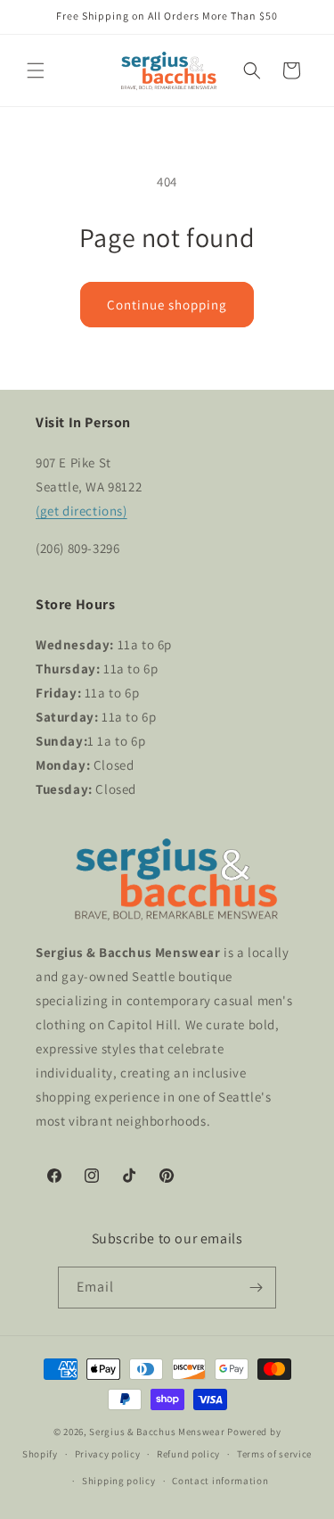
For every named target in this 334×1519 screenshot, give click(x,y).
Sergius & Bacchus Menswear (156, 1431)
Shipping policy (119, 1480)
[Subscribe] (255, 1287)
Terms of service (274, 1454)
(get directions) (81, 510)
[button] (35, 70)
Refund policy (188, 1454)
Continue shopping (167, 304)
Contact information (220, 1480)
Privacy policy (108, 1454)
